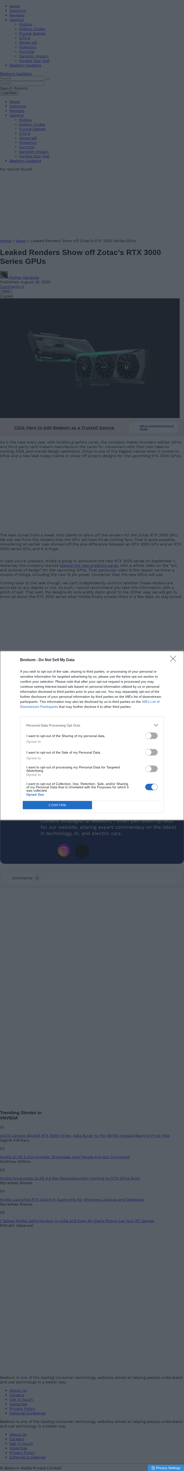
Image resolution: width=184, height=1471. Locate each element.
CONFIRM (57, 805)
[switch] (151, 736)
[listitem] (92, 725)
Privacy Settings (168, 1468)
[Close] (174, 660)
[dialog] (92, 735)
